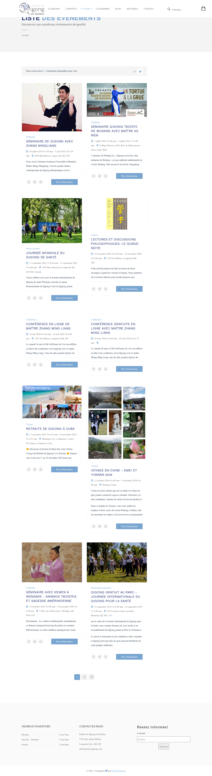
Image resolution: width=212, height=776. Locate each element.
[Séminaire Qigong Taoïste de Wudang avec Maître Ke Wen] (117, 99)
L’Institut (71, 8)
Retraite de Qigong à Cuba (50, 429)
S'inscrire (164, 746)
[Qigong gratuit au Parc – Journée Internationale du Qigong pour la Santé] (117, 561)
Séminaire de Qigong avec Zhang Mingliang (49, 143)
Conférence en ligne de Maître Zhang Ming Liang (48, 326)
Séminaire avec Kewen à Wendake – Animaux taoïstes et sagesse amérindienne (51, 596)
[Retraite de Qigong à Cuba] (52, 401)
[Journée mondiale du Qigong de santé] (52, 220)
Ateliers (94, 234)
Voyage (29, 424)
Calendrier (102, 8)
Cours (86, 8)
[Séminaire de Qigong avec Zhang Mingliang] (52, 106)
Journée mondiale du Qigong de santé (45, 255)
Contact (149, 8)
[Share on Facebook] (29, 182)
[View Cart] (204, 8)
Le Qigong (54, 8)
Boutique (132, 8)
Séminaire (30, 136)
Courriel (141, 733)
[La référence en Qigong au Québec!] (31, 8)
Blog (118, 8)
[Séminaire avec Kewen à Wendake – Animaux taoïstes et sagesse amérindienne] (52, 561)
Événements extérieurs (101, 587)
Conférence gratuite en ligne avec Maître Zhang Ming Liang (113, 328)
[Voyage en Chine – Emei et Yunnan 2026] (117, 422)
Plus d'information (64, 181)
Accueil (25, 35)
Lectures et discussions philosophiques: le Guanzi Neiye (115, 243)
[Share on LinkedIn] (41, 182)
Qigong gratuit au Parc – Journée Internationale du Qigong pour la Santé (115, 596)
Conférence (31, 319)
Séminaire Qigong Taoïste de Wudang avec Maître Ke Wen (114, 130)
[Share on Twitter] (35, 182)
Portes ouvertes (33, 248)
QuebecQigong (119, 770)
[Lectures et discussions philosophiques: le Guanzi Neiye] (117, 213)
